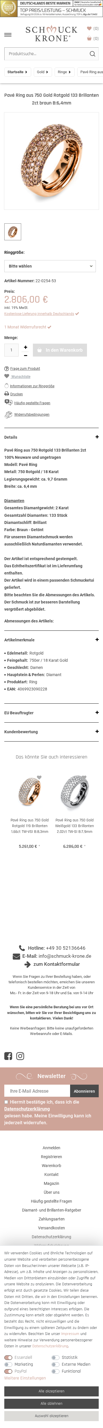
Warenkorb (96, 39)
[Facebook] (8, 1056)
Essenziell (23, 1358)
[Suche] (92, 53)
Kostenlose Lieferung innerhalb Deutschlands (39, 314)
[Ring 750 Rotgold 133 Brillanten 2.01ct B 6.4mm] (51, 161)
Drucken (16, 394)
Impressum (70, 1333)
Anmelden (51, 1148)
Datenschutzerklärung (51, 1236)
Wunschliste (96, 29)
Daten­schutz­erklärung (50, 1346)
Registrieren (51, 1156)
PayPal (21, 1371)
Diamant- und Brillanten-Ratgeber (51, 1210)
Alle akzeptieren (51, 1391)
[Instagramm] (20, 1056)
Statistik (70, 1358)
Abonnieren (84, 1091)
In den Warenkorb (64, 350)
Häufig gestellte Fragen (51, 1201)
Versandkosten (51, 1228)
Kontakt (51, 1174)
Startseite (15, 72)
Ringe (62, 72)
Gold (40, 72)
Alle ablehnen (51, 1403)
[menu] (8, 34)
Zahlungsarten (52, 1219)
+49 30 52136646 (66, 948)
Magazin (51, 1183)
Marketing (24, 1364)
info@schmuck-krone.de (65, 956)
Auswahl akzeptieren (51, 1416)
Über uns (52, 1192)
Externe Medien (76, 1364)
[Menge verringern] (25, 356)
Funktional (71, 1371)
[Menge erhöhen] (25, 348)
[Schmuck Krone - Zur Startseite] (51, 33)
